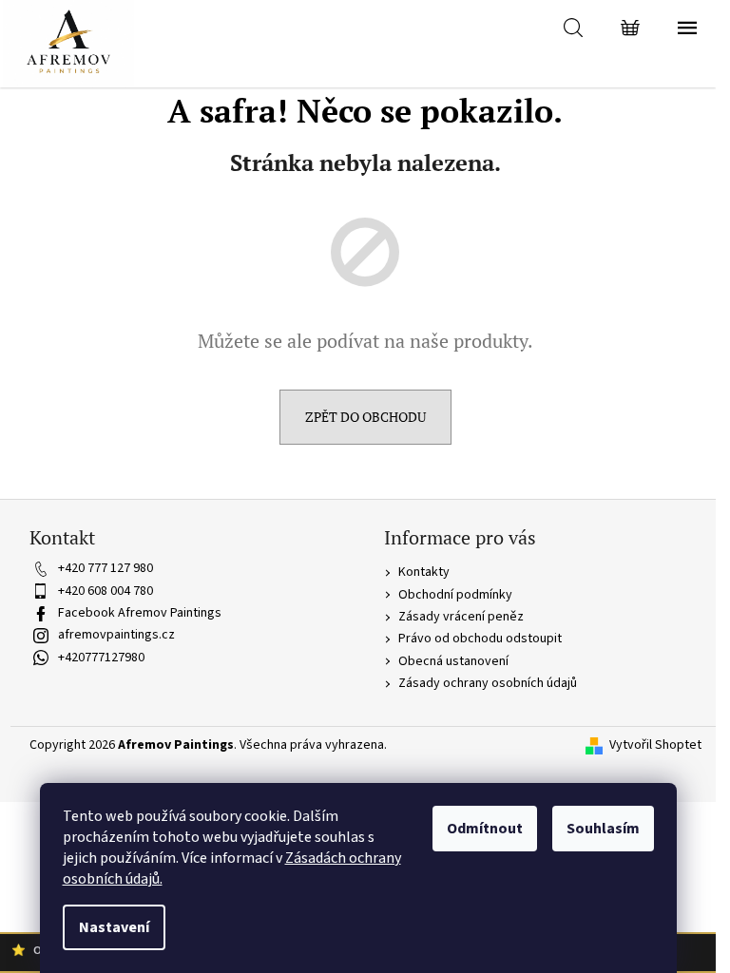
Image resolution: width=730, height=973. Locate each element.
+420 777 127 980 (105, 568)
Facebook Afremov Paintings (139, 612)
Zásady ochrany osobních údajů (487, 683)
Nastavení (114, 927)
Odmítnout (485, 828)
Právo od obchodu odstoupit (480, 638)
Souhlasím (603, 828)
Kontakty (424, 572)
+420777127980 (101, 657)
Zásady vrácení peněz (461, 616)
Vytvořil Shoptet (655, 745)
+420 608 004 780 (105, 591)
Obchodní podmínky (455, 594)
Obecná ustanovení (453, 661)
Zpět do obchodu (365, 417)
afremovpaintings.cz (116, 634)
